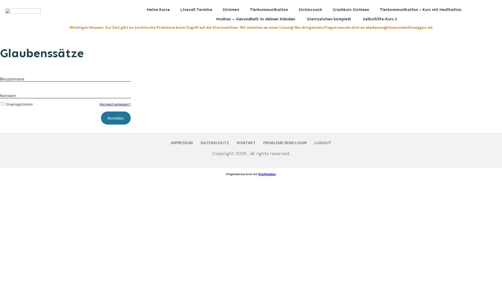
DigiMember (267, 174)
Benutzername (12, 78)
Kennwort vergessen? (115, 104)
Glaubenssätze (42, 53)
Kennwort (8, 95)
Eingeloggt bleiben (19, 104)
